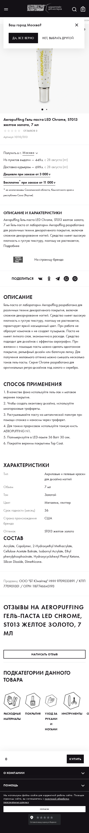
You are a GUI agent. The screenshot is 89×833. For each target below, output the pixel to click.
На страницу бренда (48, 259)
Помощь (10, 785)
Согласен (44, 809)
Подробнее (11, 245)
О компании (13, 773)
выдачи (25, 159)
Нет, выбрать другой (58, 38)
